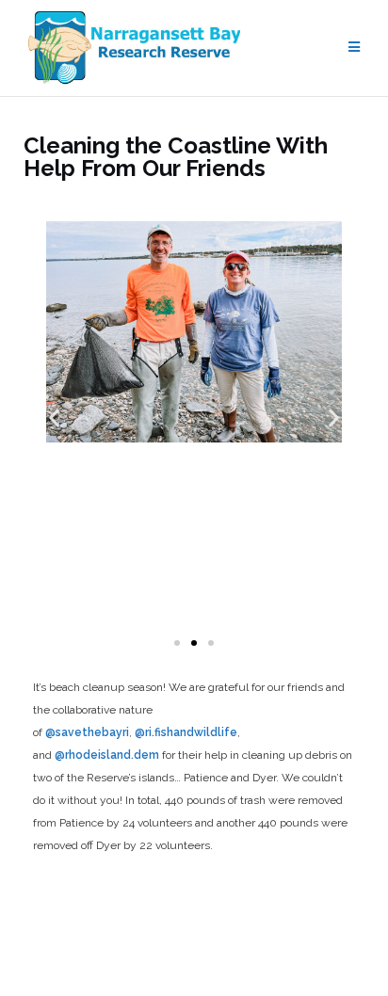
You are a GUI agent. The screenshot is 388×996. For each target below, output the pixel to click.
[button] (54, 418)
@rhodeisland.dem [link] (107, 755)
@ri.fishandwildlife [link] (186, 732)
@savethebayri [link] (87, 732)
